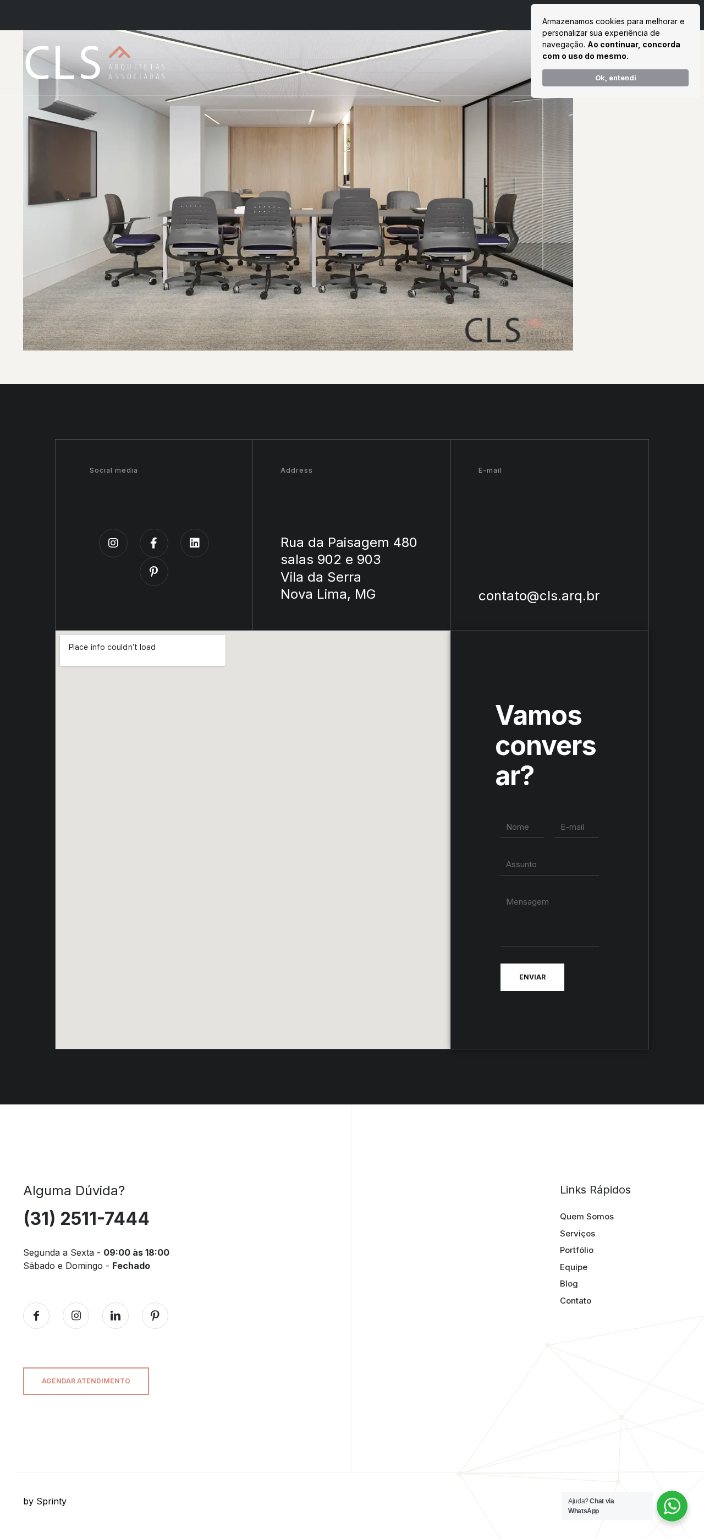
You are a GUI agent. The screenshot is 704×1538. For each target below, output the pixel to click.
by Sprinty (45, 1501)
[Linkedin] (194, 543)
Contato (575, 1300)
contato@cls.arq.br (539, 596)
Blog (569, 1283)
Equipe (573, 1267)
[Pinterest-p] (154, 571)
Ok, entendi (615, 78)
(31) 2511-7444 (86, 1218)
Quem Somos (587, 1216)
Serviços (577, 1233)
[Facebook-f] (154, 543)
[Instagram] (113, 543)
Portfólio (576, 1250)
